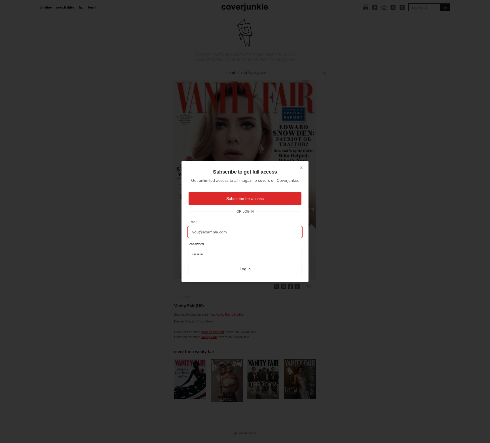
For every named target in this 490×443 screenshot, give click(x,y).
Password (196, 244)
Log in (245, 269)
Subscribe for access (245, 198)
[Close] (301, 168)
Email (193, 222)
